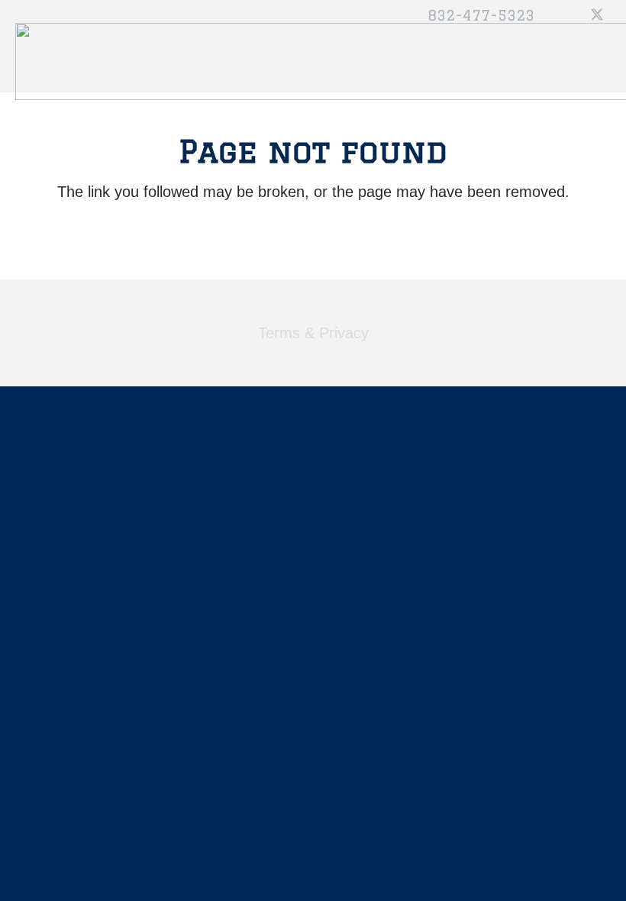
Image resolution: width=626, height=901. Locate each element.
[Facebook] (569, 15)
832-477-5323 (481, 15)
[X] (597, 15)
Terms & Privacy (313, 333)
